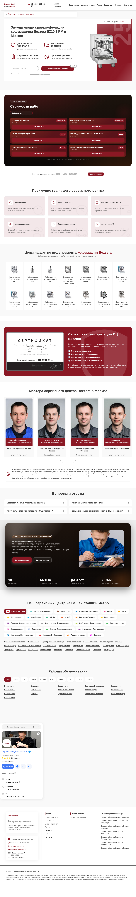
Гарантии (108, 5)
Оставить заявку (22, 560)
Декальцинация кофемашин (23, 134)
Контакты (128, 5)
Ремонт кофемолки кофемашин (24, 147)
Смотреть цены (42, 560)
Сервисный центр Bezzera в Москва (115, 817)
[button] (63, 462)
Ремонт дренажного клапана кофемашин (86, 134)
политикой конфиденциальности (40, 74)
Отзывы (117, 5)
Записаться (37, 126)
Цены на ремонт (88, 5)
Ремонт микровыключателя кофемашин (86, 147)
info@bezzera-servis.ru (18, 849)
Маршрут (9, 766)
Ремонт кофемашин (78, 817)
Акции (99, 5)
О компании (74, 5)
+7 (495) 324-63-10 (38, 5)
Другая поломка (95, 174)
